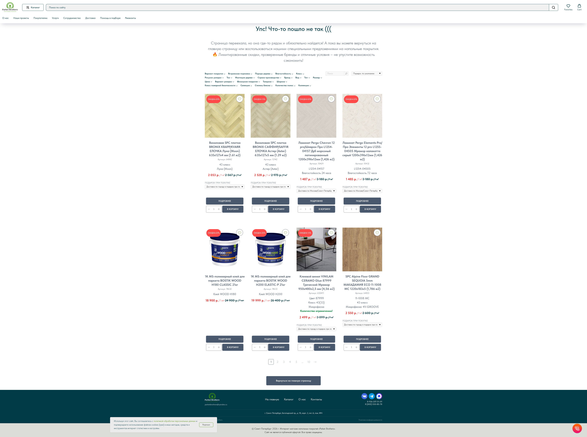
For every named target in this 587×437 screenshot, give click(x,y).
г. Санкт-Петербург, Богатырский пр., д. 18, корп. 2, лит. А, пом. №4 (293, 413)
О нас (302, 399)
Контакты (316, 399)
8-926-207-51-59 (374, 401)
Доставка (90, 18)
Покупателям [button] (40, 18)
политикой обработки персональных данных (175, 421)
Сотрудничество (72, 18)
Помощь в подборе (110, 18)
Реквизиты (130, 18)
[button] (568, 7)
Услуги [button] (55, 18)
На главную (272, 399)
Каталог (289, 399)
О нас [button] (5, 18)
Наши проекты (21, 18)
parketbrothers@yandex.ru (216, 404)
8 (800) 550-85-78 (373, 404)
